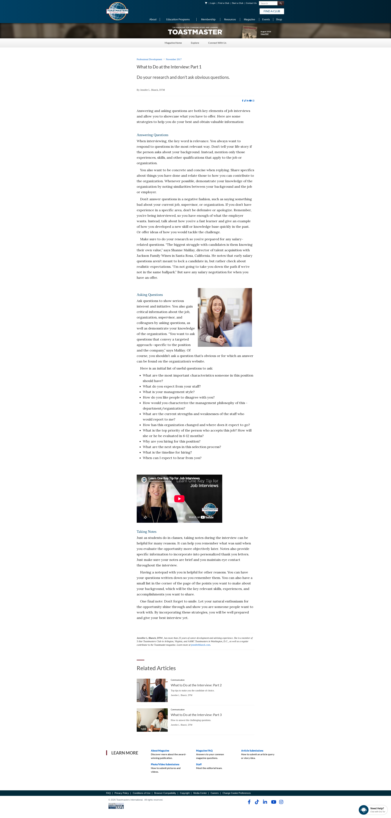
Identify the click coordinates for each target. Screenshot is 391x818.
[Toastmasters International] (117, 11)
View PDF (265, 34)
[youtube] (250, 101)
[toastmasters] (195, 30)
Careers (215, 793)
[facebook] (242, 101)
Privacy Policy (122, 793)
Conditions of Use (141, 793)
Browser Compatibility (165, 793)
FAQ (108, 793)
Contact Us (251, 3)
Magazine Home (173, 42)
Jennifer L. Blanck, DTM (152, 90)
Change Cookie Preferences (237, 793)
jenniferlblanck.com (200, 645)
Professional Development (149, 59)
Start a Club (237, 3)
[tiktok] (245, 101)
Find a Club (223, 3)
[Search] (280, 3)
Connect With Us (217, 42)
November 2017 (174, 59)
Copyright (185, 793)
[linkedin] (247, 101)
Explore (195, 42)
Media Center (200, 793)
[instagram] (253, 101)
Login (213, 3)
